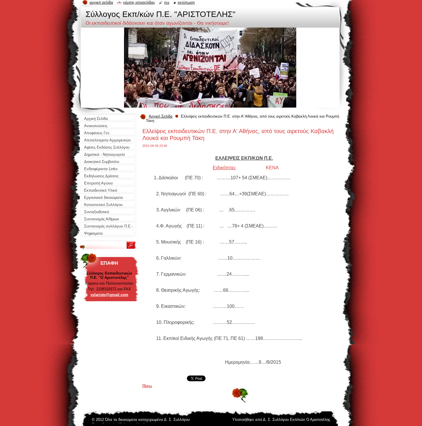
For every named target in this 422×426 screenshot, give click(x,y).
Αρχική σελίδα (101, 2)
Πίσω (147, 386)
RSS (166, 2)
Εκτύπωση (186, 2)
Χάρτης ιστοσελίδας (139, 2)
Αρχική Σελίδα (161, 116)
